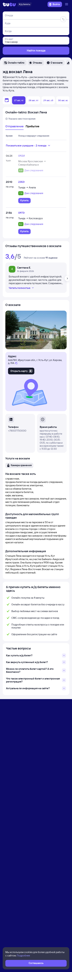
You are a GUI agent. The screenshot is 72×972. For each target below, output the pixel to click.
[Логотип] (9, 4)
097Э (21, 212)
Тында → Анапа (27, 187)
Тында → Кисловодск (30, 218)
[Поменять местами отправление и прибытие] (63, 19)
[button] (14, 62)
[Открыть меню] (67, 4)
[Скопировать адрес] (16, 363)
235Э (21, 181)
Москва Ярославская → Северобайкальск (32, 163)
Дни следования (33, 170)
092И (21, 155)
